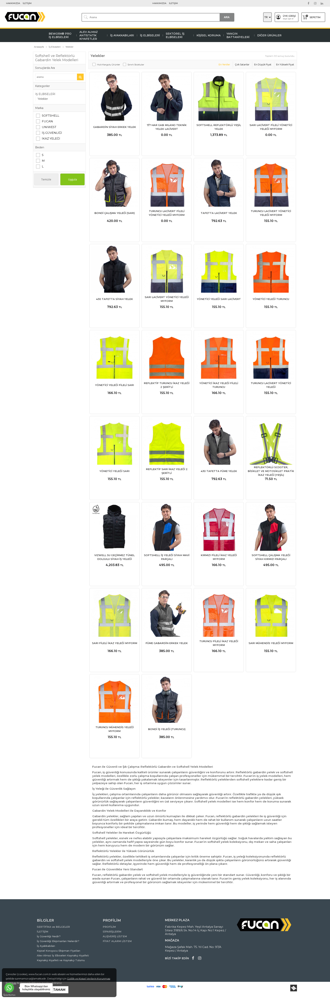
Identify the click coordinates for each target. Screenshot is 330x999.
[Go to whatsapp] (9, 988)
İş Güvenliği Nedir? (49, 936)
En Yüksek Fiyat (285, 64)
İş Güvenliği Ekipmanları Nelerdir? (58, 941)
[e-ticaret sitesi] (293, 988)
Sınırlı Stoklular (136, 64)
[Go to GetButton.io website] (9, 995)
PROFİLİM (109, 926)
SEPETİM (313, 17)
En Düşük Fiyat (262, 64)
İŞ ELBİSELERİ (45, 94)
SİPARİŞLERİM (112, 931)
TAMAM (59, 990)
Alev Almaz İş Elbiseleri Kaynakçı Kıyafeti (63, 955)
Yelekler (43, 99)
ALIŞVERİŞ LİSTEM (115, 936)
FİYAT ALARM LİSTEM (117, 941)
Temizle (46, 179)
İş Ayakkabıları (46, 945)
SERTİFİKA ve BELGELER (53, 926)
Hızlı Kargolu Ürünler (108, 64)
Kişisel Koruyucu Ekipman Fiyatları (58, 950)
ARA (227, 17)
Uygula (72, 179)
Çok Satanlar (242, 64)
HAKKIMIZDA (13, 3)
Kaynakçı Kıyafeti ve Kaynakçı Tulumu (61, 960)
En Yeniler (224, 64)
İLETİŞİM (27, 3)
